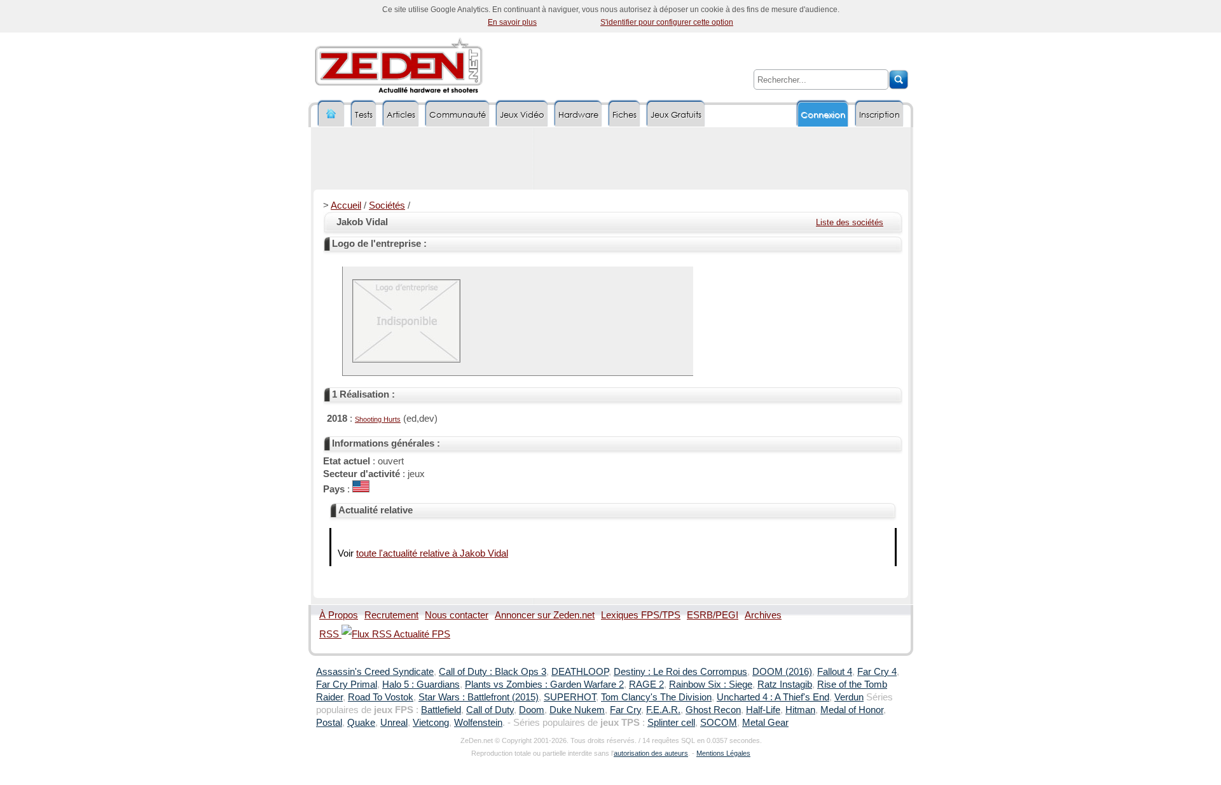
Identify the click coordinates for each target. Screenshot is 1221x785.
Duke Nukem (577, 710)
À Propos (338, 615)
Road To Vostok (380, 697)
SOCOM (718, 723)
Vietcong (431, 723)
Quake (361, 723)
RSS (330, 634)
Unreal (394, 723)
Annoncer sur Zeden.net (545, 615)
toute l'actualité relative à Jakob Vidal (432, 553)
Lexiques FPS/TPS (640, 615)
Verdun (849, 697)
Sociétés (387, 205)
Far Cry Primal (346, 684)
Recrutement (391, 615)
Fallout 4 (834, 672)
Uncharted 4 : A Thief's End (773, 697)
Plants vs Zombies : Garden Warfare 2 (544, 684)
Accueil (346, 205)
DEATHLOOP (580, 672)
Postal (329, 723)
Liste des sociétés (849, 222)
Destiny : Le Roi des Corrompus (680, 672)
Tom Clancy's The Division (656, 697)
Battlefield (441, 710)
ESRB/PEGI (712, 615)
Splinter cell (671, 723)
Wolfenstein (478, 723)
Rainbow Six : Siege (710, 684)
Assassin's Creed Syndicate (375, 672)
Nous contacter (456, 615)
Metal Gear (765, 723)
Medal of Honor (851, 710)
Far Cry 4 (877, 672)
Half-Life (763, 710)
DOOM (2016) (782, 672)
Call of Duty (490, 710)
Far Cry (625, 710)
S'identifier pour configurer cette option (666, 22)
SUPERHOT (570, 697)
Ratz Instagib (784, 684)
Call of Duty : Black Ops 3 (492, 672)
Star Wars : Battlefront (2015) (478, 697)
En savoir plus (512, 22)
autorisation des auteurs (651, 753)
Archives (763, 615)
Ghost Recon (713, 710)
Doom (531, 710)
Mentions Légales (723, 753)
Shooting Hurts (378, 419)
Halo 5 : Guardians (421, 684)
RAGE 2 (646, 684)
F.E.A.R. (663, 710)
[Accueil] (331, 114)
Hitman (800, 710)
